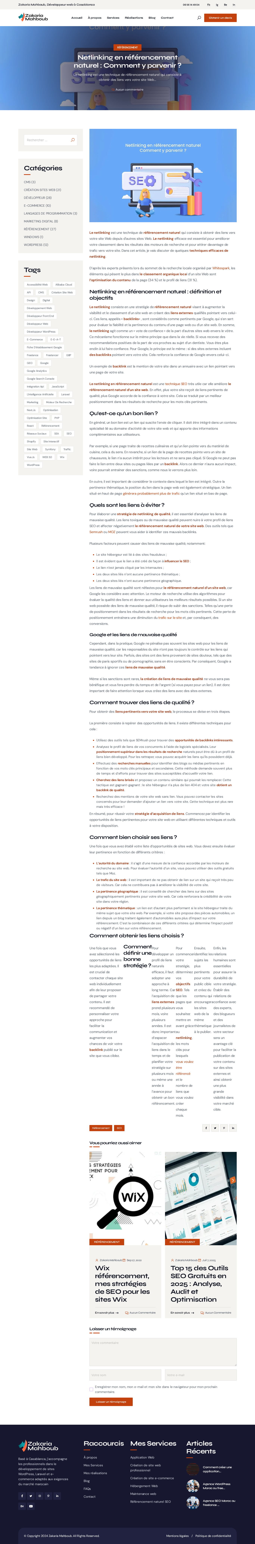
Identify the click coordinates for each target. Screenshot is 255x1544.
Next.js (31, 410)
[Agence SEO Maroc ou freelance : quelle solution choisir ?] (192, 1502)
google (44, 363)
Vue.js (31, 457)
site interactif (51, 441)
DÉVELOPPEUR (34, 198)
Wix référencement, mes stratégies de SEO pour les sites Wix (122, 1284)
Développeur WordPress (41, 331)
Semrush (96, 532)
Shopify (31, 441)
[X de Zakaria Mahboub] (31, 1496)
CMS (27, 182)
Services (113, 17)
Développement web (39, 308)
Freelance (32, 355)
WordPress (33, 465)
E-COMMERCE (34, 206)
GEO (29, 363)
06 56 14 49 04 (191, 5)
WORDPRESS (33, 245)
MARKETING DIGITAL (38, 221)
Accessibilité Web (37, 284)
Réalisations (134, 17)
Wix (62, 457)
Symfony (50, 449)
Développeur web (37, 323)
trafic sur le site (170, 617)
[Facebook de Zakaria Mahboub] (22, 1496)
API (28, 292)
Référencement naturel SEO (150, 1502)
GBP (68, 355)
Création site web (62, 292)
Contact (167, 17)
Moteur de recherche (59, 402)
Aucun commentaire (129, 89)
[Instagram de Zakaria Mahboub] (39, 1496)
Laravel (65, 394)
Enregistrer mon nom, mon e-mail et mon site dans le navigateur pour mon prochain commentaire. (156, 1389)
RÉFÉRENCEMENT (127, 47)
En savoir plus (104, 1312)
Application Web (142, 1457)
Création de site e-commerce (152, 1478)
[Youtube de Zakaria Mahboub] (31, 1506)
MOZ (111, 532)
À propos (94, 17)
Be (225, 4)
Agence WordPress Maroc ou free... (216, 1486)
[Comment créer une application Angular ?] (192, 1469)
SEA (56, 433)
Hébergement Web (144, 1486)
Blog (152, 17)
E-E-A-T (56, 339)
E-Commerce (35, 339)
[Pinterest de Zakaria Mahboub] (48, 1496)
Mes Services (93, 1465)
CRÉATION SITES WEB (39, 190)
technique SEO (176, 384)
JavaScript (58, 386)
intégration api (35, 386)
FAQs (87, 1489)
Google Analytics (37, 371)
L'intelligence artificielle (40, 394)
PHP (57, 418)
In (234, 4)
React (30, 425)
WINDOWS (31, 237)
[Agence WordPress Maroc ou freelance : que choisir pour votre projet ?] (192, 1486)
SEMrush (142, 740)
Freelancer (52, 355)
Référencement (100, 1128)
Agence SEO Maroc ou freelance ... (219, 1503)
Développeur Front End (40, 316)
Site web (32, 449)
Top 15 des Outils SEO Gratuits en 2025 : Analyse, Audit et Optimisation (199, 1284)
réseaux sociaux (36, 433)
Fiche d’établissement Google (44, 347)
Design (31, 300)
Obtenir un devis (220, 17)
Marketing (32, 402)
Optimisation (50, 410)
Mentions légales (177, 1536)
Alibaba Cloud (63, 284)
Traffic (67, 449)
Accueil (76, 17)
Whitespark (221, 268)
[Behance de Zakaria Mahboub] (22, 1506)
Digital (46, 300)
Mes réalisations (95, 1473)
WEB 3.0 (47, 457)
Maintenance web (143, 1494)
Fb (208, 4)
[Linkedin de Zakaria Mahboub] (57, 1496)
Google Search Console (40, 378)
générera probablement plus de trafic (151, 493)
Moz (112, 873)
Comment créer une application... (217, 1469)
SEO (119, 1128)
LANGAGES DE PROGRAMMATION (48, 213)
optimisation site (37, 418)
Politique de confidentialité (213, 1536)
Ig (217, 4)
